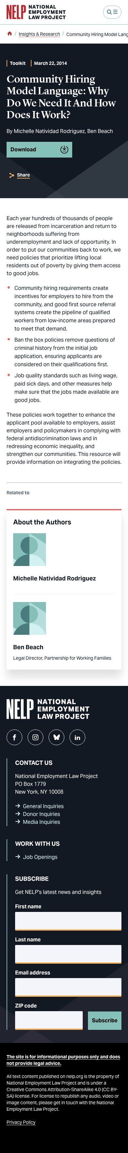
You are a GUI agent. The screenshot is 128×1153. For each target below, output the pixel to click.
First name (28, 906)
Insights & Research (39, 34)
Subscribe (104, 1020)
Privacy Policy (21, 1122)
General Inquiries (43, 806)
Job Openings (40, 857)
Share (23, 175)
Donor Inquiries (41, 814)
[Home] (9, 34)
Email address (32, 972)
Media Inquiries (41, 822)
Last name (28, 939)
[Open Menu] (112, 12)
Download (23, 149)
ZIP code (26, 1005)
